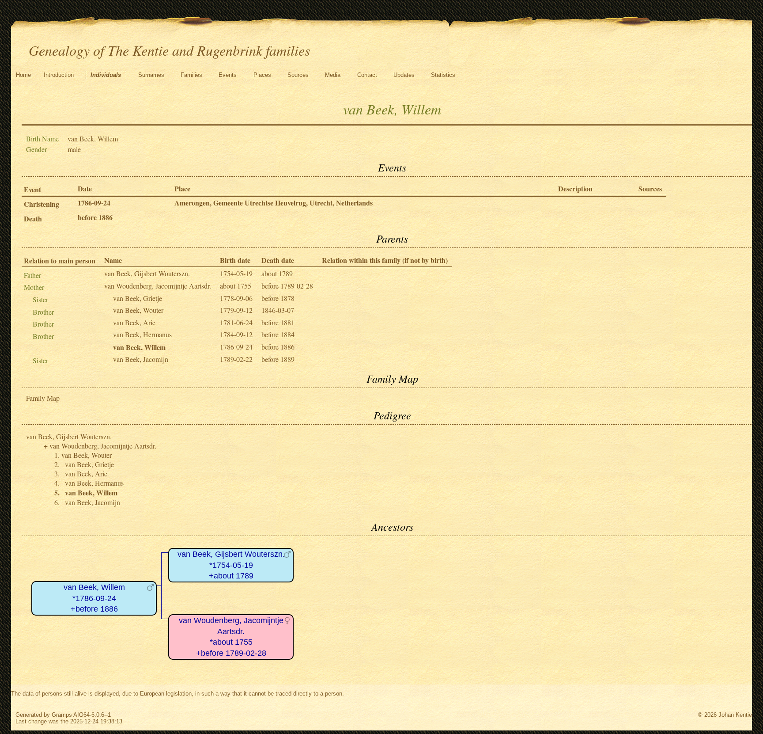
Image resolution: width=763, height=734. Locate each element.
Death (33, 218)
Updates (404, 75)
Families (191, 75)
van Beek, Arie (134, 322)
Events (228, 75)
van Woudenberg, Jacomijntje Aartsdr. (157, 285)
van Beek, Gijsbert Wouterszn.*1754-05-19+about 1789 (231, 565)
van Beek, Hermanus (142, 334)
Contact (367, 75)
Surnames (151, 75)
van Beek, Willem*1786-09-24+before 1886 (94, 598)
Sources (298, 75)
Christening (41, 204)
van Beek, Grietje (137, 298)
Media (332, 75)
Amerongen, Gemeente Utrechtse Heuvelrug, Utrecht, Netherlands (273, 203)
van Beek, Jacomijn (140, 359)
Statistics (443, 75)
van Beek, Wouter (138, 310)
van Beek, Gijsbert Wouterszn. (147, 273)
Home (23, 75)
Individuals (106, 75)
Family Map (43, 398)
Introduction (59, 75)
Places (262, 75)
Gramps (62, 714)
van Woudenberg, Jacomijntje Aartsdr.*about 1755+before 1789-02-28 (231, 637)
